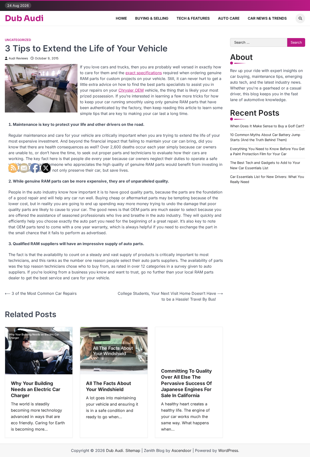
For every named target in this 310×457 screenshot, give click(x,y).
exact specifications (143, 72)
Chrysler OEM (131, 90)
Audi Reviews (18, 58)
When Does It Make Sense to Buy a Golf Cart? (267, 126)
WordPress (228, 450)
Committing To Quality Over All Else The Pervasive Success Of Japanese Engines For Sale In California (186, 383)
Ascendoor (181, 450)
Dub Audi (24, 18)
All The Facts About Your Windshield (108, 386)
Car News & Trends (267, 18)
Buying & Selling (151, 18)
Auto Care (229, 18)
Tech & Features (193, 18)
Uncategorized (18, 40)
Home (121, 18)
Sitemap (132, 450)
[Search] (300, 18)
